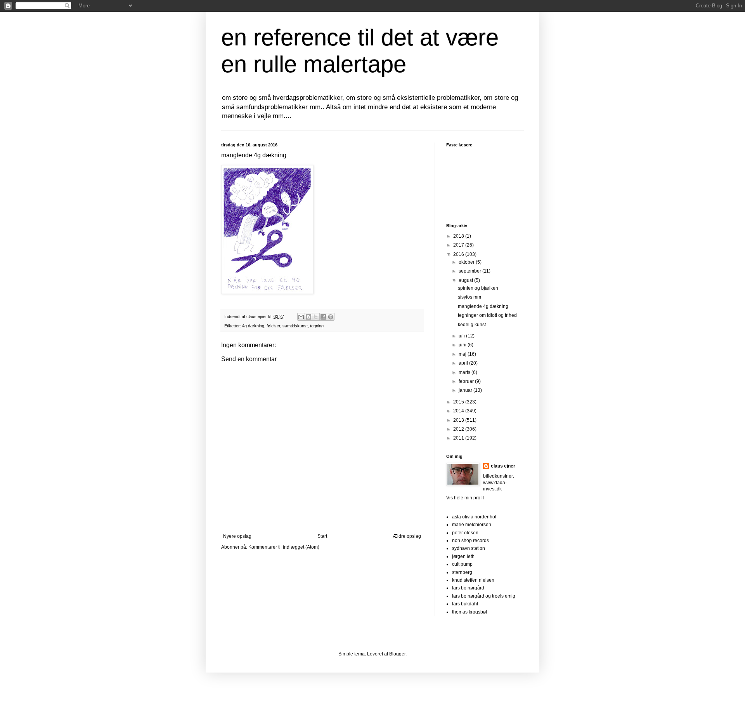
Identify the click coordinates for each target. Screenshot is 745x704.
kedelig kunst (472, 324)
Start (322, 536)
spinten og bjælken (478, 288)
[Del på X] (316, 317)
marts (465, 372)
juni (463, 345)
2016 (459, 254)
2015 (459, 402)
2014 (459, 411)
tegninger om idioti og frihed (487, 315)
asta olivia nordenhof (474, 517)
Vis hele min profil (465, 498)
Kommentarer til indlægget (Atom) (283, 547)
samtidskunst (295, 325)
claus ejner (503, 466)
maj (463, 354)
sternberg (462, 572)
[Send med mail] (301, 317)
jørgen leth (463, 556)
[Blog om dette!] (308, 317)
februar (467, 381)
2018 (459, 236)
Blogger (397, 654)
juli (462, 336)
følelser (273, 325)
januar (466, 390)
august (466, 280)
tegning (317, 325)
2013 (459, 420)
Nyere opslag (237, 536)
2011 (459, 438)
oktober (467, 262)
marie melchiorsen (471, 524)
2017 (459, 245)
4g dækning (253, 325)
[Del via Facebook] (323, 317)
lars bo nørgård (468, 588)
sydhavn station (468, 548)
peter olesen (465, 532)
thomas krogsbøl (469, 612)
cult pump (462, 564)
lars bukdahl (465, 604)
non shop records (470, 540)
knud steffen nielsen (473, 580)
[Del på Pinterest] (330, 317)
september (470, 271)
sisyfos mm (469, 297)
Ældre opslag (407, 536)
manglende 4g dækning (483, 306)
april (464, 363)
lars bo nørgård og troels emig (483, 596)
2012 (459, 429)
